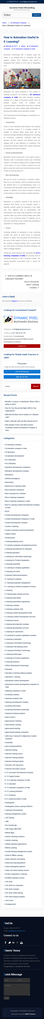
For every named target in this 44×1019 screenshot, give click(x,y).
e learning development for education (18, 549)
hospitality (9, 742)
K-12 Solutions (10, 795)
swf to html (9, 900)
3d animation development (14, 456)
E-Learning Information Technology (17, 650)
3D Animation (10, 452)
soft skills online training (14, 893)
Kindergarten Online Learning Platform (18, 806)
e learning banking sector (14, 541)
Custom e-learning (11, 526)
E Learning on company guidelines (17, 568)
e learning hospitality (12, 564)
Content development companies (17, 515)
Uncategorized (10, 904)
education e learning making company (18, 673)
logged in (14, 301)
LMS (7, 821)
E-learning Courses (12, 620)
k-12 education (10, 784)
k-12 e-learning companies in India (17, 780)
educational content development (17, 681)
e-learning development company (17, 624)
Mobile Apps (9, 833)
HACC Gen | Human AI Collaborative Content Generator (21, 737)
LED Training (9, 818)
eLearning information (13, 706)
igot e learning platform (13, 746)
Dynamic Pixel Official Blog (22, 7)
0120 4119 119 (13, 2)
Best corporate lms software (15, 493)
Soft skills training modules (15, 897)
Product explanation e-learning (16, 874)
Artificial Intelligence (12, 479)
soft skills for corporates (14, 885)
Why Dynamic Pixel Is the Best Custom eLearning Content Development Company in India (21, 427)
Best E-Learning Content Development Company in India (22, 506)
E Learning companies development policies (21, 545)
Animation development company (17, 471)
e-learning (8, 590)
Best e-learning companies (14, 497)
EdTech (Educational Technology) (17, 665)
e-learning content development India (18, 613)
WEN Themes (30, 1014)
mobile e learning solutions (15, 836)
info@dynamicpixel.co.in (29, 2)
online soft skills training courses (17, 870)
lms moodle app (11, 825)
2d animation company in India (16, 448)
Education (8, 669)
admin (23, 46)
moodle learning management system (18, 851)
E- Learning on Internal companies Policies (20, 587)
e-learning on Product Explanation (17, 658)
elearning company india (13, 698)
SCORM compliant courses (14, 878)
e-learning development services (17, 628)
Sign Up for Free (22, 377)
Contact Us (36, 15)
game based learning (12, 728)
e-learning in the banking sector (16, 647)
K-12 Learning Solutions (13, 791)
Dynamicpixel (10, 538)
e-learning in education (13, 639)
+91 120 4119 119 (18, 333)
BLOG (7, 511)
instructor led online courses (15, 769)
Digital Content (10, 534)
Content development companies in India (19, 519)
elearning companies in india (15, 691)
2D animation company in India (24, 49)
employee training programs (15, 713)
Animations (9, 475)
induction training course (14, 754)
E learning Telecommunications (16, 575)
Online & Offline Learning (14, 855)
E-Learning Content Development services (20, 617)
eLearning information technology (17, 710)
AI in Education (10, 460)
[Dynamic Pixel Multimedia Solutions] (22, 319)
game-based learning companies (17, 732)
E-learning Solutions (12, 662)
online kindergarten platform (15, 867)
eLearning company (12, 695)
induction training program (14, 758)
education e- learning (12, 677)
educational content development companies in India (22, 685)
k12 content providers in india (15, 799)
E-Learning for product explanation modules (20, 635)
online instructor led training (15, 859)
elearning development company (16, 702)
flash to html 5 (10, 717)
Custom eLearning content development (19, 530)
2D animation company (13, 445)
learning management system (15, 814)
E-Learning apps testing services (17, 594)
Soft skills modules (12, 889)
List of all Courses (22, 372)
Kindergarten (9, 803)
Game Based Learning (13, 725)
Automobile (9, 482)
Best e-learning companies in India (17, 501)
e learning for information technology (18, 556)
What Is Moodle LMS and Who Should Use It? (21, 421)
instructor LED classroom (14, 765)
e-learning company (12, 605)
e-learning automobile (13, 598)
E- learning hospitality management (17, 583)
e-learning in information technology (18, 643)
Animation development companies (17, 467)
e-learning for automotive (14, 632)
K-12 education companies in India (17, 788)
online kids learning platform (15, 863)
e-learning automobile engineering (17, 602)
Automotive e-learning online (15, 486)
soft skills (8, 882)
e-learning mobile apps (13, 654)
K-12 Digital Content (12, 776)
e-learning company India (14, 609)
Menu (8, 15)
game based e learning (13, 721)
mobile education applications (16, 844)
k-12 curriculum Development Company (19, 772)
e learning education (12, 553)
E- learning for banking (13, 579)
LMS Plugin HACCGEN (13, 829)
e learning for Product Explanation (17, 560)
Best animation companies (14, 490)
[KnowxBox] (22, 363)
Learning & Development (14, 810)
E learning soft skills (12, 571)
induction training (11, 750)
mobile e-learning (11, 840)
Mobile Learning (11, 848)
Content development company (16, 523)
